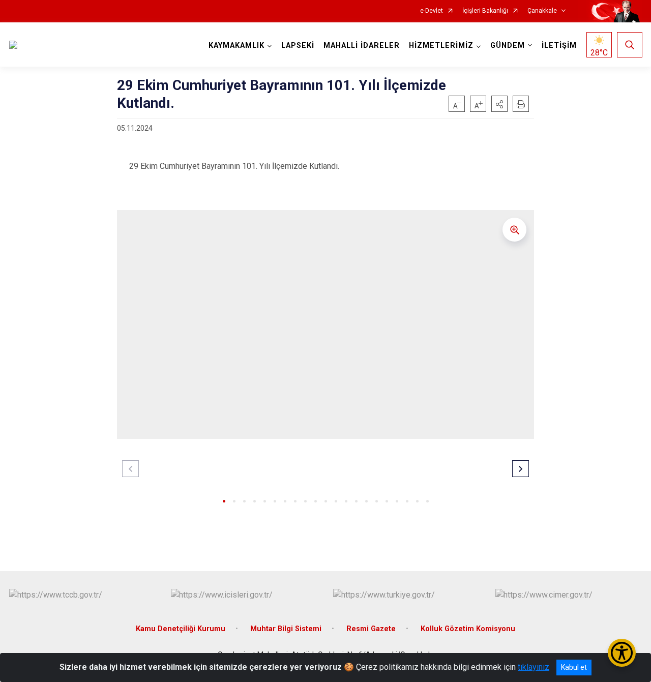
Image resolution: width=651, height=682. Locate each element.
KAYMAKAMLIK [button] (236, 45)
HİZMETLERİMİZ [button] (441, 45)
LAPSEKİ (297, 45)
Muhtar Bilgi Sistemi (285, 629)
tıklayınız (533, 667)
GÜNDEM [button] (507, 45)
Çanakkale (542, 11)
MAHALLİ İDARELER (361, 45)
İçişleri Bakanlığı (485, 11)
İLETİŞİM (559, 45)
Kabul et (574, 667)
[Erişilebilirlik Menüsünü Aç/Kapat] (622, 653)
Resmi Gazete (371, 629)
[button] (499, 104)
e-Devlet (431, 11)
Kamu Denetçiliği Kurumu (180, 629)
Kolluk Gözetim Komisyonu (468, 629)
